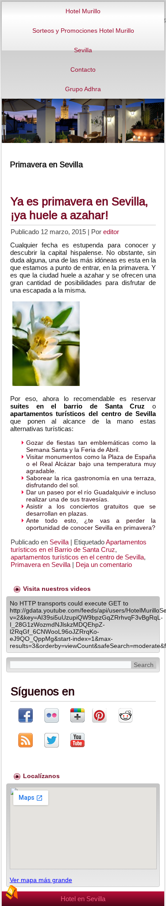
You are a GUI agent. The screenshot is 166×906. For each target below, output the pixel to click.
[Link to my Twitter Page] (51, 741)
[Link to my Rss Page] (25, 741)
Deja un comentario (104, 564)
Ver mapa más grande (41, 879)
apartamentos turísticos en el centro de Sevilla (77, 557)
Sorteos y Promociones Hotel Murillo (83, 30)
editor (111, 231)
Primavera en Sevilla (40, 564)
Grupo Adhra (83, 89)
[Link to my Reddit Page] (125, 716)
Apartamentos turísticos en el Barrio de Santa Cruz (79, 545)
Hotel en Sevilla (83, 898)
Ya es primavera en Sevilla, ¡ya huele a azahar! (79, 208)
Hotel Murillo (83, 11)
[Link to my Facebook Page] (25, 716)
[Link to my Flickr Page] (51, 716)
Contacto (83, 69)
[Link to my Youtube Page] (77, 741)
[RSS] (11, 892)
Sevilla (83, 50)
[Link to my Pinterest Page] (99, 716)
